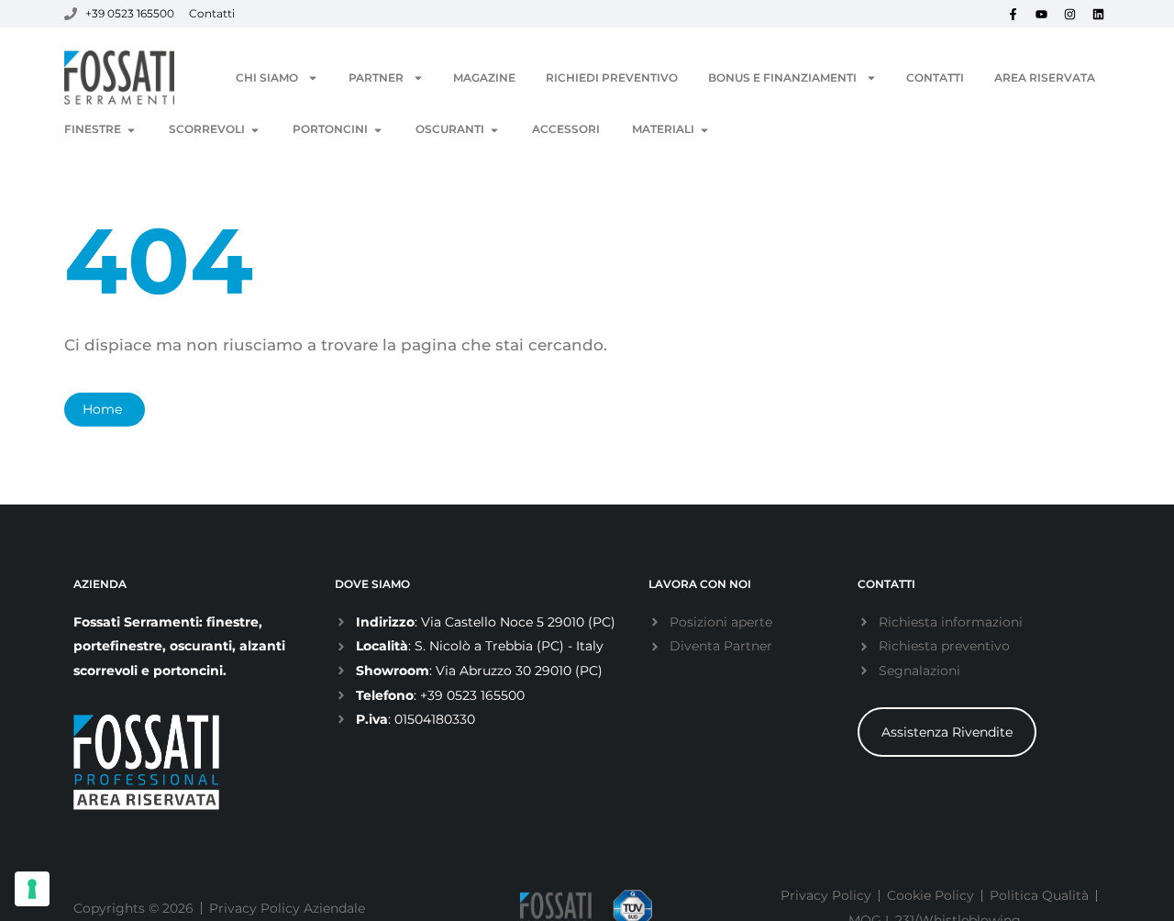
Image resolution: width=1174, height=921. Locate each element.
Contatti (935, 77)
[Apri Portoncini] (377, 130)
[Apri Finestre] (131, 130)
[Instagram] (1069, 14)
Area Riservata (1044, 77)
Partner (376, 77)
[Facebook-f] (1012, 14)
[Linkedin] (1098, 14)
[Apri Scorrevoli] (254, 130)
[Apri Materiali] (704, 130)
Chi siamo (267, 77)
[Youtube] (1041, 14)
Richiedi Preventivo (612, 77)
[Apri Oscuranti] (494, 130)
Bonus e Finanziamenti (782, 77)
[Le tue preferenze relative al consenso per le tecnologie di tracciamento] (32, 888)
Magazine (484, 77)
